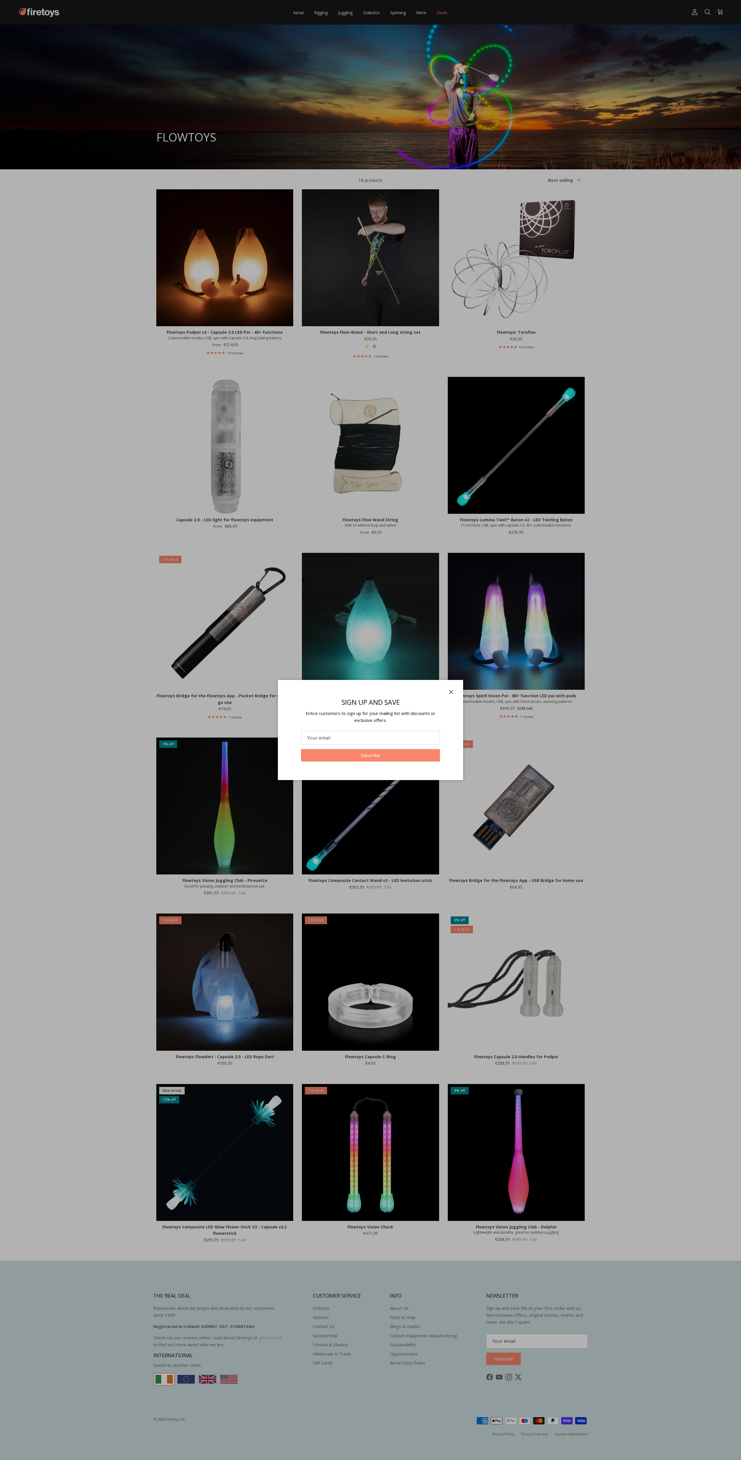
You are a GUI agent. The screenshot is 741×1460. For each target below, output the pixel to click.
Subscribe (370, 755)
